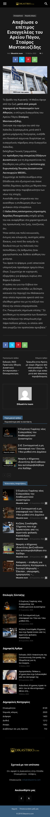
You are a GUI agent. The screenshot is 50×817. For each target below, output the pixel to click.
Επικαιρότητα (18, 16)
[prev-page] (4, 475)
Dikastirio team (17, 53)
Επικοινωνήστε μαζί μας (29, 809)
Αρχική (14, 809)
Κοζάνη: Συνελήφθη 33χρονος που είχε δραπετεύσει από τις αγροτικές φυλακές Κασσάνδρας (27, 529)
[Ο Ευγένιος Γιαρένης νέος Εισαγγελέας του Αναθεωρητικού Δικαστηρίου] (10, 432)
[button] (4, 3)
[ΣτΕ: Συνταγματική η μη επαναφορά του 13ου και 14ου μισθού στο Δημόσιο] (10, 448)
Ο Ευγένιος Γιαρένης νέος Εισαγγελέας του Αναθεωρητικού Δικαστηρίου (32, 604)
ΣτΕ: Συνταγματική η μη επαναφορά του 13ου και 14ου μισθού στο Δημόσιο (32, 448)
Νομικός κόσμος (30, 16)
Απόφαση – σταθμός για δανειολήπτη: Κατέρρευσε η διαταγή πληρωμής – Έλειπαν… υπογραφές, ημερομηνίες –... (31, 568)
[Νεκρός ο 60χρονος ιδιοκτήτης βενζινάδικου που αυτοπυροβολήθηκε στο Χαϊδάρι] (10, 462)
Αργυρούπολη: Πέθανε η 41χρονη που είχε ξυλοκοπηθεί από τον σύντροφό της (33, 674)
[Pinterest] (28, 59)
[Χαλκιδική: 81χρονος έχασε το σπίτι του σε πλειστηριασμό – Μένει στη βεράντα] (10, 689)
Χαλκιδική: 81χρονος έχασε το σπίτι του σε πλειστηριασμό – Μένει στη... (32, 688)
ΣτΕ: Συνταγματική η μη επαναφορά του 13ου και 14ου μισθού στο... (32, 618)
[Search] (46, 3)
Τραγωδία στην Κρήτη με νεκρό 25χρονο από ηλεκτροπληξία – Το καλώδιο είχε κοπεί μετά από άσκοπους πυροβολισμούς (36, 369)
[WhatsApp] (34, 59)
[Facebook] (15, 59)
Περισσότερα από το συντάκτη (18, 422)
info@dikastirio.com (31, 779)
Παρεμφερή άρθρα (12, 418)
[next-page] (9, 475)
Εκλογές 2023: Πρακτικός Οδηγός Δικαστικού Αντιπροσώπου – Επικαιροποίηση (12, 368)
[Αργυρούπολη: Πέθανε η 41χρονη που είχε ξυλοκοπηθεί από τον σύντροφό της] (10, 675)
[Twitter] (22, 59)
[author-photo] (25, 400)
